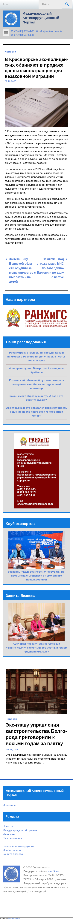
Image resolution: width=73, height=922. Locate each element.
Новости (10, 51)
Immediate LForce (14, 918)
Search (67, 4)
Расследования (12, 838)
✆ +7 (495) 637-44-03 (22, 31)
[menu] (6, 32)
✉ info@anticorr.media (49, 31)
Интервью (9, 834)
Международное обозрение (20, 830)
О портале (9, 804)
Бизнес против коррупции (18, 846)
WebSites (53, 871)
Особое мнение (12, 849)
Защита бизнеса (13, 853)
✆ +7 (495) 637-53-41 (22, 35)
